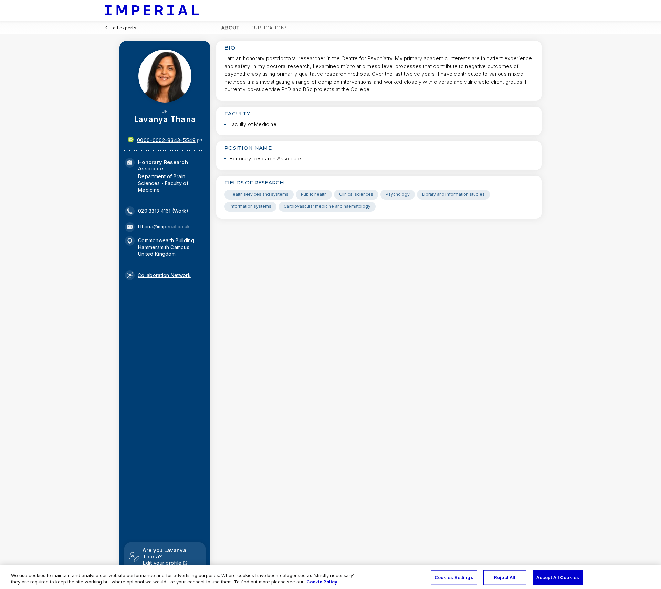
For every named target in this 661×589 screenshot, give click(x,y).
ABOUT (230, 27)
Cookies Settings (453, 577)
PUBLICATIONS (269, 27)
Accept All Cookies (557, 577)
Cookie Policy (321, 582)
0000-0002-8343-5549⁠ (166, 140)
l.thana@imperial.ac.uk (164, 226)
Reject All (504, 577)
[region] (330, 577)
